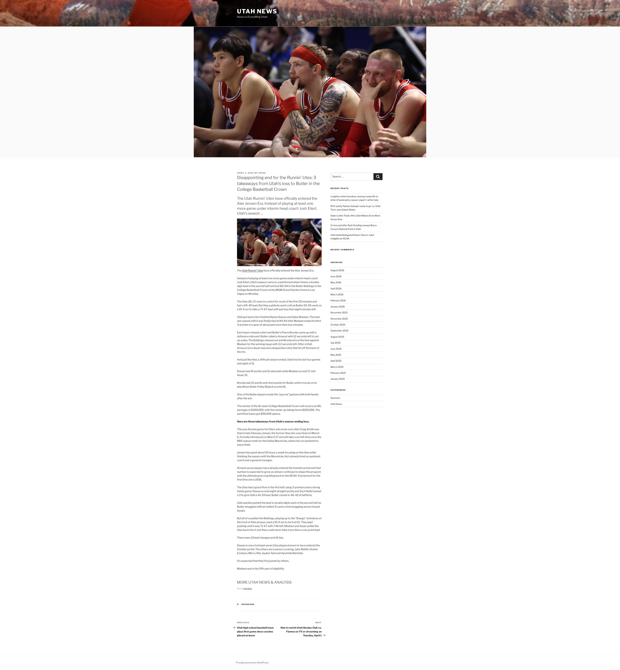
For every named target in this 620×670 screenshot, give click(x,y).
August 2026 (337, 270)
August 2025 (337, 336)
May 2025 (336, 354)
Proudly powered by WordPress (252, 662)
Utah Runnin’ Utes (252, 270)
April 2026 (336, 288)
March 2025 (337, 366)
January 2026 (338, 306)
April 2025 (336, 360)
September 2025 (339, 330)
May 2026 (336, 282)
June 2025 (336, 348)
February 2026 (338, 300)
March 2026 (337, 294)
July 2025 (336, 342)
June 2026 (336, 276)
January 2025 (338, 378)
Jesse (262, 173)
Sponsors (248, 604)
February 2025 (338, 372)
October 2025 (338, 324)
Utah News (257, 11)
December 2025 (339, 312)
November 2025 (339, 318)
